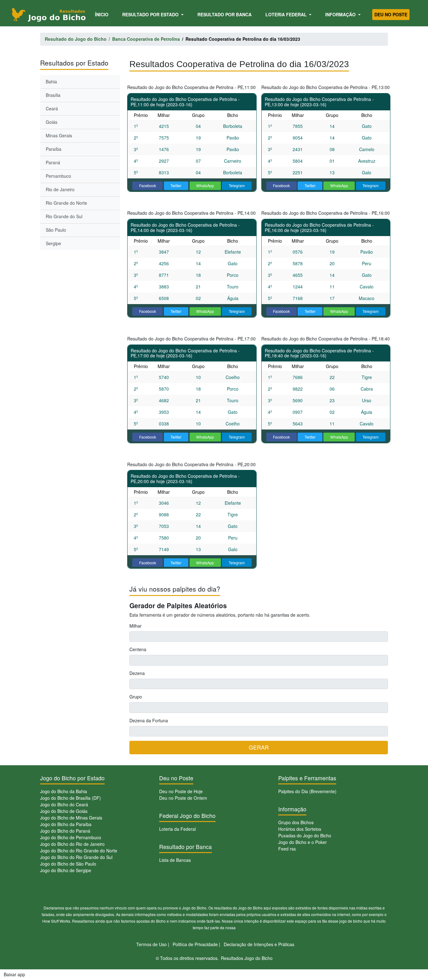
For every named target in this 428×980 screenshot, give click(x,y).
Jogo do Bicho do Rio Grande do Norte (78, 850)
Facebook (147, 185)
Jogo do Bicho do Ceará (64, 804)
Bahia (51, 81)
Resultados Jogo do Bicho (247, 958)
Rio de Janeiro (60, 189)
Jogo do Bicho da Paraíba (65, 824)
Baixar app (14, 974)
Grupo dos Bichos (296, 822)
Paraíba (53, 149)
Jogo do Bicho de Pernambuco (70, 837)
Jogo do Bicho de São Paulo (68, 864)
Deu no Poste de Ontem (183, 798)
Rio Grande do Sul (64, 216)
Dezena (137, 673)
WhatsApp (205, 185)
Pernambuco (58, 176)
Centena (137, 649)
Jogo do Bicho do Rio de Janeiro (72, 844)
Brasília (53, 95)
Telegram (237, 185)
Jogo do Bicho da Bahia (63, 791)
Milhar (135, 626)
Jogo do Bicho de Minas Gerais (71, 817)
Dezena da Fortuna (148, 720)
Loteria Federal (286, 14)
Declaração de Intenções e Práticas (259, 944)
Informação (341, 14)
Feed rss (287, 849)
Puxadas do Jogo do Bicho (304, 835)
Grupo (135, 696)
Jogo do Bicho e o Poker (302, 842)
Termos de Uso (151, 944)
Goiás (51, 122)
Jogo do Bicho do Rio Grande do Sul (76, 857)
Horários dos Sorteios (299, 829)
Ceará (52, 108)
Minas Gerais (59, 135)
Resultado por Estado (151, 14)
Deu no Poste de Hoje (181, 791)
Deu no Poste (390, 14)
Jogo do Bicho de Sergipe (65, 870)
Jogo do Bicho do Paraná (65, 831)
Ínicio (103, 14)
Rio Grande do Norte (66, 203)
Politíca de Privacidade (195, 944)
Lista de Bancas (175, 860)
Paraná (53, 162)
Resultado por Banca (224, 14)
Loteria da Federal (177, 829)
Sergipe (53, 243)
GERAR (259, 747)
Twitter (175, 185)
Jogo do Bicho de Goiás (63, 811)
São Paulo (56, 230)
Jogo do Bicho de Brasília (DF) (70, 798)
